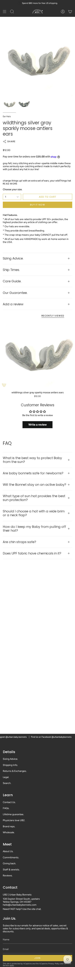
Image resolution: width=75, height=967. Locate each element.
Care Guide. (12, 281)
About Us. (8, 851)
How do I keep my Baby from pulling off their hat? (34, 528)
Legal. (6, 777)
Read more (10, 183)
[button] (12, 11)
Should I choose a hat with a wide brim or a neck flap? (34, 513)
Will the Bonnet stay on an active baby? (34, 484)
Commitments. (11, 857)
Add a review (13, 304)
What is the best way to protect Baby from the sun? (32, 460)
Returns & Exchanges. (15, 771)
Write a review (37, 424)
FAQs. (6, 808)
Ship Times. (11, 270)
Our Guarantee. (15, 293)
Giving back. (9, 863)
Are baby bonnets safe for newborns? (33, 473)
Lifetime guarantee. (13, 814)
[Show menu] (4, 11)
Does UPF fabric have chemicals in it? (32, 553)
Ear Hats (7, 116)
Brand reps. (9, 826)
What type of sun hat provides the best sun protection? (34, 498)
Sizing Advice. (13, 258)
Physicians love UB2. (14, 820)
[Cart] (70, 11)
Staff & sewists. (11, 869)
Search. (7, 783)
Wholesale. (9, 832)
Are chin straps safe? (19, 542)
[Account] (63, 11)
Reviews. (8, 875)
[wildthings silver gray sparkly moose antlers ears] (37, 355)
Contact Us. (9, 802)
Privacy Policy (54, 963)
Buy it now (37, 204)
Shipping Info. (10, 765)
